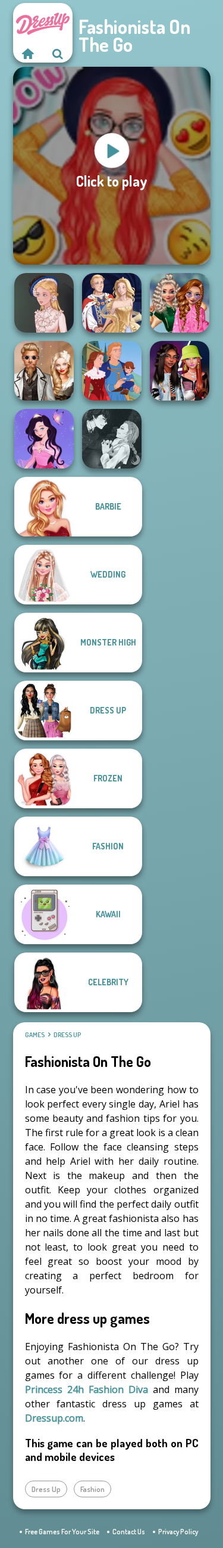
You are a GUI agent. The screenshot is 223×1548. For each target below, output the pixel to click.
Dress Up (67, 1035)
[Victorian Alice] (44, 303)
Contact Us (128, 1531)
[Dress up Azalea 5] (44, 439)
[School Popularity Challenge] (179, 303)
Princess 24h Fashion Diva (86, 1389)
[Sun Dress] (112, 303)
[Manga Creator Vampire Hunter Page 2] (112, 439)
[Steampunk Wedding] (44, 371)
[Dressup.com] (28, 54)
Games (35, 1035)
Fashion (92, 1489)
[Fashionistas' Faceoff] (179, 371)
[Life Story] (112, 371)
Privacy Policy (178, 1531)
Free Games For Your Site (62, 1531)
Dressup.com (54, 1418)
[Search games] (58, 54)
